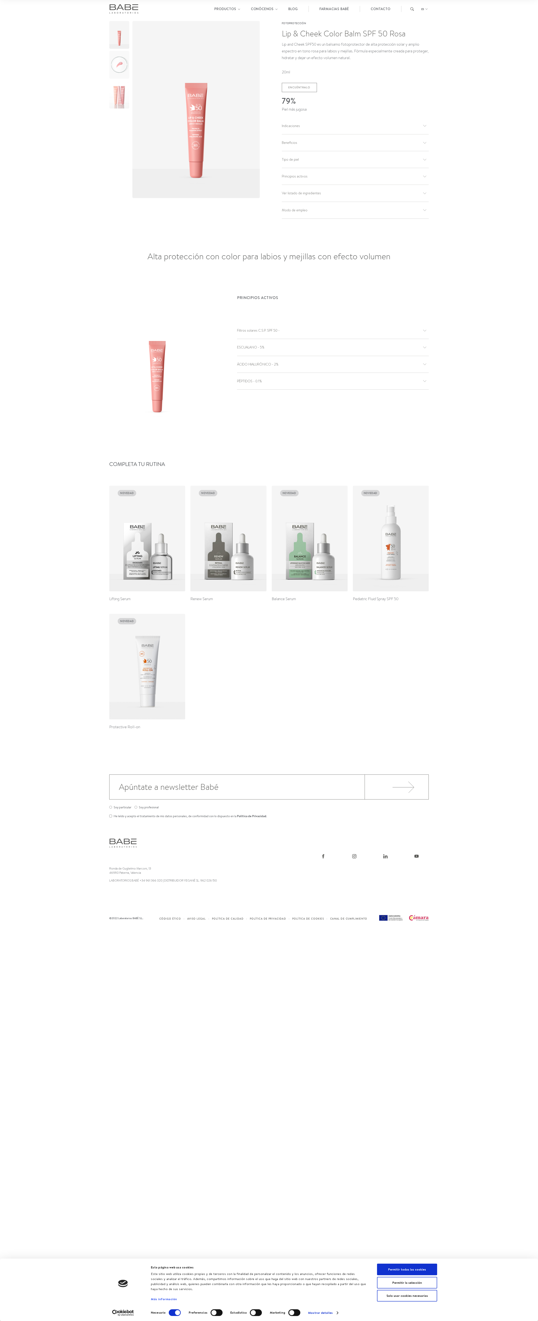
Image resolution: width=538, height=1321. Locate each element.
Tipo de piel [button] (290, 159)
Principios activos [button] (294, 176)
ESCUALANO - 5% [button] (250, 347)
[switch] (217, 1312)
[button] (253, 109)
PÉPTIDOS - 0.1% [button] (249, 381)
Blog (293, 9)
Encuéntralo (299, 87)
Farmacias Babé (334, 9)
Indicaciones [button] (291, 125)
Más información (164, 1299)
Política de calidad (228, 918)
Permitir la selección (407, 1282)
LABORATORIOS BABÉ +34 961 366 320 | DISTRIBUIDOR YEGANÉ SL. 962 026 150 (163, 880)
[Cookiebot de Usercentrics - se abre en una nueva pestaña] (123, 1313)
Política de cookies (308, 918)
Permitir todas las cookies (407, 1269)
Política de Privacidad (251, 816)
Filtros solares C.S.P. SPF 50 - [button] (258, 330)
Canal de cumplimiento (348, 918)
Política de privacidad (268, 918)
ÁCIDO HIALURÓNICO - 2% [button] (257, 364)
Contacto (380, 9)
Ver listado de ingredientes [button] (301, 193)
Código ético (170, 918)
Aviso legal (196, 918)
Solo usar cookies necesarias (407, 1295)
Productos (225, 9)
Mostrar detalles (320, 1312)
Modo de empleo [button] (294, 210)
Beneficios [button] (289, 142)
